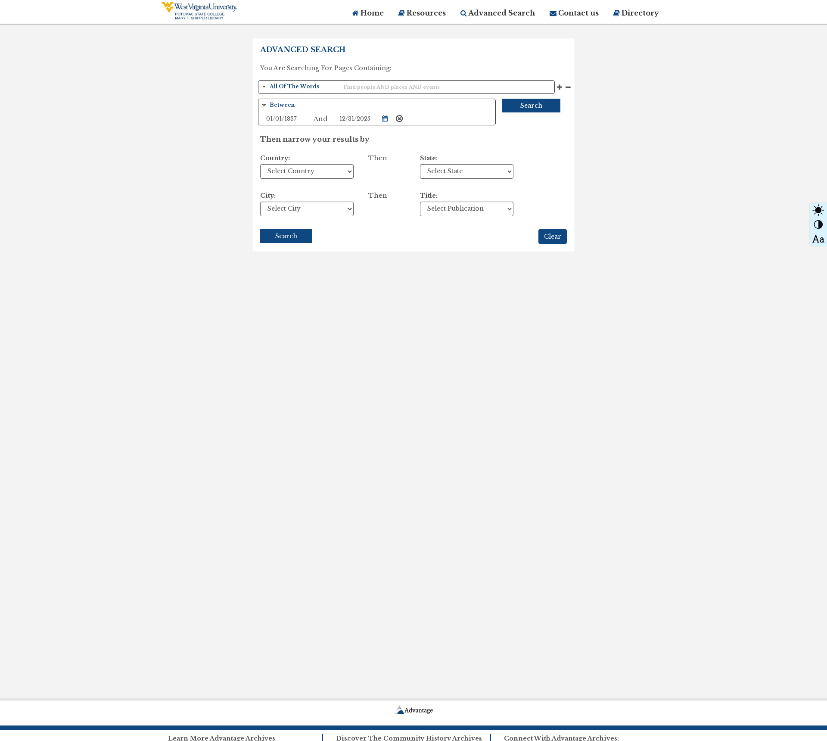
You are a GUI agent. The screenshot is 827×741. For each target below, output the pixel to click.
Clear (552, 236)
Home (371, 13)
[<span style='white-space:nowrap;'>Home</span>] (215, 10)
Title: (429, 195)
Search (531, 105)
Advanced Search (501, 13)
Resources (425, 13)
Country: (275, 158)
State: (429, 158)
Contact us (578, 13)
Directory (639, 13)
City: (268, 195)
